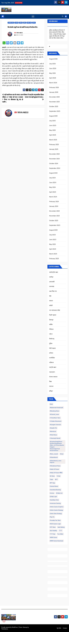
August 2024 (53, 173)
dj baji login (53, 496)
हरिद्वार (51, 391)
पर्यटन (50, 334)
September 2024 (54, 168)
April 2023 (52, 249)
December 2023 (54, 211)
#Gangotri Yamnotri (55, 424)
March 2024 (53, 197)
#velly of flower (54, 469)
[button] (62, 16)
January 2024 (53, 206)
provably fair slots (55, 520)
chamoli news (54, 486)
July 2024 (52, 178)
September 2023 (54, 225)
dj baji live (59, 493)
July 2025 (52, 121)
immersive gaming (55, 503)
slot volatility (53, 530)
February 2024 (54, 201)
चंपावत (51, 300)
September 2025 (54, 111)
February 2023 (54, 258)
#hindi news (53, 435)
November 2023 (54, 216)
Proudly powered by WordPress (9, 627)
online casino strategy (56, 510)
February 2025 (54, 144)
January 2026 (53, 92)
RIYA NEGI (20, 33)
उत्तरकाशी (51, 281)
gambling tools (54, 500)
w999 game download (56, 541)
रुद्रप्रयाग (52, 372)
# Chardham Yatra (55, 417)
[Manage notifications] (4, 620)
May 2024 (52, 187)
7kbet (51, 479)
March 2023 (53, 254)
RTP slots (53, 527)
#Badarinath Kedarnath (56, 407)
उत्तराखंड (16, 22)
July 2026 (52, 63)
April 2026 (52, 78)
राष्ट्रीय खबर (29, 22)
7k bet (58, 476)
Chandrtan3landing (55, 489)
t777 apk (52, 534)
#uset (61, 454)
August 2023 (53, 230)
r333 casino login (55, 523)
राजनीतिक (52, 358)
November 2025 (54, 101)
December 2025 (54, 97)
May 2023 (52, 244)
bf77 (56, 479)
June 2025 (52, 125)
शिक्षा (50, 381)
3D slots (52, 476)
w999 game (53, 537)
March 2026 (53, 82)
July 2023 (52, 235)
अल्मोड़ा (51, 277)
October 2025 (53, 106)
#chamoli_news (54, 414)
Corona (52, 493)
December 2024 (54, 154)
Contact (65, 628)
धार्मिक (51, 324)
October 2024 (53, 163)
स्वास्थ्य (34, 22)
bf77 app (52, 483)
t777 (60, 530)
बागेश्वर (51, 353)
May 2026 (52, 73)
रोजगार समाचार (53, 377)
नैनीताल (20, 22)
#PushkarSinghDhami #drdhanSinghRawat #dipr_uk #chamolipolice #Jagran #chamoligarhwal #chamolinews (57, 446)
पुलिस (25, 22)
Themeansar (4, 629)
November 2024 (54, 159)
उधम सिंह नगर (53, 291)
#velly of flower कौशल (56, 472)
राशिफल (51, 362)
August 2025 (53, 116)
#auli (51, 404)
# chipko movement (55, 421)
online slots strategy (56, 513)
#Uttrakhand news (55, 466)
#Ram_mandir (54, 454)
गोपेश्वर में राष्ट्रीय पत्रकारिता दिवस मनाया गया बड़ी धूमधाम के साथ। (33, 96)
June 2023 (52, 239)
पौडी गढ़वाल (52, 348)
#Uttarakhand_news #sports (55, 461)
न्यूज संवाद (59, 628)
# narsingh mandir (55, 438)
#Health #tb (53, 428)
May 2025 (52, 130)
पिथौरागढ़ (51, 338)
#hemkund (53, 431)
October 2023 (53, 220)
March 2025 (53, 140)
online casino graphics (56, 506)
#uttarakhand (54, 457)
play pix (52, 517)
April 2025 (52, 135)
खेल (50, 296)
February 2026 (54, 87)
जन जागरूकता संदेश (54, 310)
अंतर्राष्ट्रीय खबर (10, 22)
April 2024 (52, 192)
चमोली (51, 305)
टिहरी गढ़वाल (52, 315)
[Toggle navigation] (33, 16)
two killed (60, 534)
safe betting (61, 527)
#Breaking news (54, 411)
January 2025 (53, 149)
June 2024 (52, 182)
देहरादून (51, 319)
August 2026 (53, 59)
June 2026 (52, 68)
